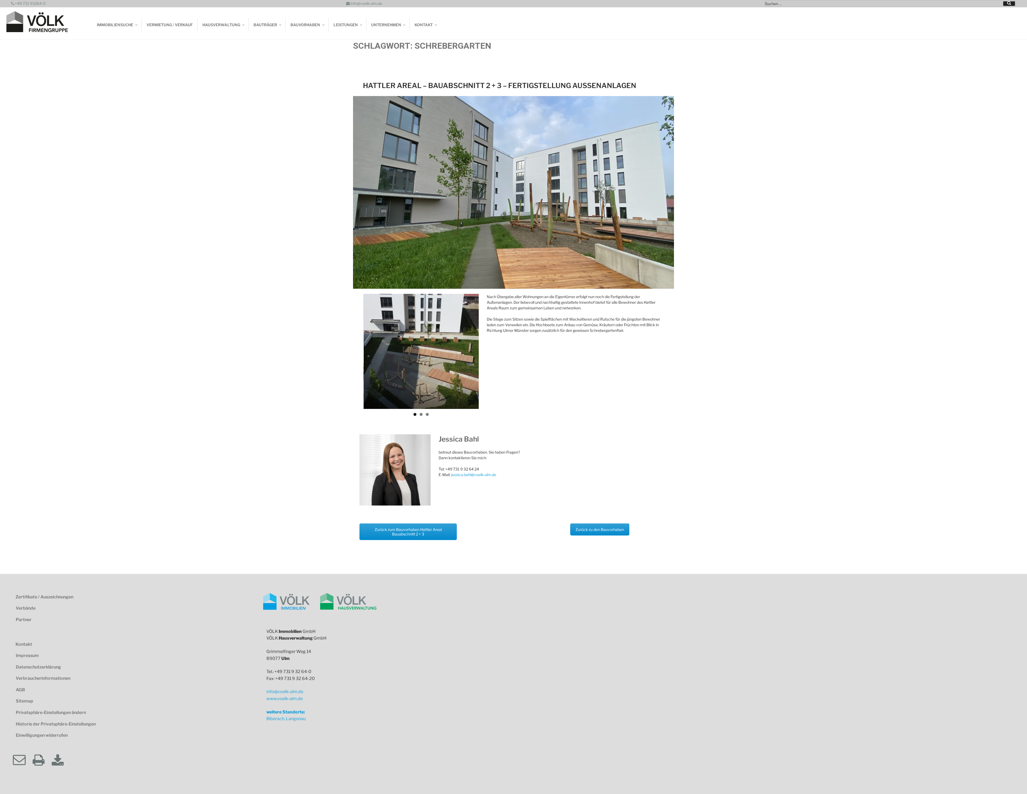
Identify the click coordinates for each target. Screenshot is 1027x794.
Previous (355, 351)
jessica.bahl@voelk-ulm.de (473, 474)
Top (1013, 780)
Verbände (26, 608)
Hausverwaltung (221, 24)
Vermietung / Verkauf (170, 24)
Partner (24, 619)
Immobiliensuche (115, 24)
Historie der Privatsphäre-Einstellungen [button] (56, 724)
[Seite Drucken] (41, 760)
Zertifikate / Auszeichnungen (44, 596)
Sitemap (24, 701)
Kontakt (424, 24)
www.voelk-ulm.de (284, 698)
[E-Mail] (22, 760)
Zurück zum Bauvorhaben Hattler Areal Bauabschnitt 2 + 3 (408, 531)
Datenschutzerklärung (38, 667)
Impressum (27, 655)
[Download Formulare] (61, 760)
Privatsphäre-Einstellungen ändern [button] (51, 712)
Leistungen (346, 24)
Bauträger (265, 24)
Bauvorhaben (305, 24)
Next (486, 351)
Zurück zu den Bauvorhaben (600, 529)
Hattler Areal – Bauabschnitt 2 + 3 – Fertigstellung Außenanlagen (499, 85)
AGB (20, 689)
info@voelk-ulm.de (366, 3)
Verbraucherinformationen (43, 678)
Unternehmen (386, 24)
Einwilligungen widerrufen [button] (42, 735)
